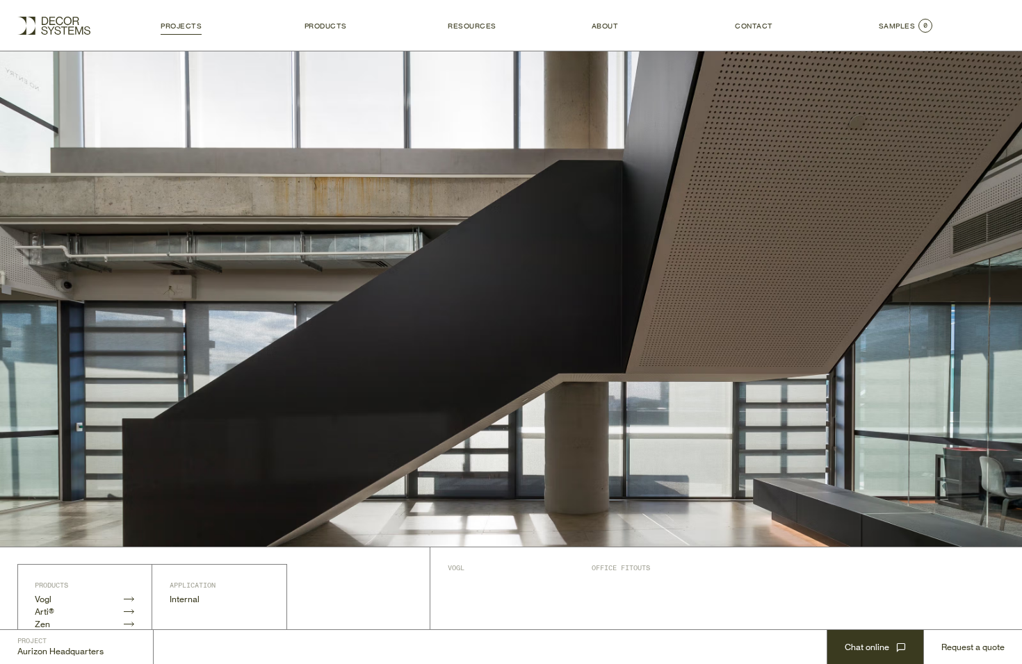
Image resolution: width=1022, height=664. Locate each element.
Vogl (43, 599)
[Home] (53, 25)
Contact (754, 26)
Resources (472, 26)
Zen (42, 624)
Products (326, 26)
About (605, 26)
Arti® (44, 611)
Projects (181, 26)
